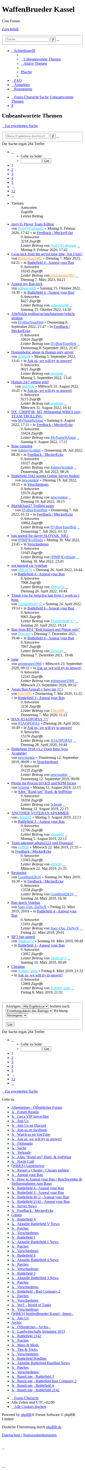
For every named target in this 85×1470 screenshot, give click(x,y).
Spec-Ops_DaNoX (32, 907)
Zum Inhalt (10, 29)
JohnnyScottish (29, 450)
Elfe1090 (25, 693)
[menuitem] (41, 59)
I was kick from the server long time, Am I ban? (46, 254)
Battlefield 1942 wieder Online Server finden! (45, 476)
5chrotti (23, 787)
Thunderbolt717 (30, 604)
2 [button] (12, 170)
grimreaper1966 (30, 664)
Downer (24, 634)
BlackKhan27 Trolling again (32, 506)
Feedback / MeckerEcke (55, 233)
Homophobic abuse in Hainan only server (42, 352)
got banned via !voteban (29, 565)
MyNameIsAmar (30, 420)
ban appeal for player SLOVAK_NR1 (39, 536)
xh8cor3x (25, 570)
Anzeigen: (14, 1006)
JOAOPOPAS (29, 723)
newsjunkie (30, 480)
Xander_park (28, 971)
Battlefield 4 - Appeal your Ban (50, 263)
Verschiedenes (38, 484)
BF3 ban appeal (23, 937)
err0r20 (23, 847)
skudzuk (24, 356)
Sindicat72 (26, 941)
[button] (12, 152)
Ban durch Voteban (25, 903)
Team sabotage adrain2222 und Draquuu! (42, 843)
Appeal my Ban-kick (26, 284)
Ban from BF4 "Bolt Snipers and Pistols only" (45, 629)
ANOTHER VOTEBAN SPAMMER (40, 813)
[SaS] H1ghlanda (31, 228)
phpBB (26, 1415)
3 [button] (12, 174)
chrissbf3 (24, 817)
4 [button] (12, 178)
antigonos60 (27, 288)
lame (14, 659)
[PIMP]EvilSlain (30, 540)
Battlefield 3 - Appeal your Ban (41, 698)
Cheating (18, 967)
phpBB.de (53, 1427)
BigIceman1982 (30, 258)
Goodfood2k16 (29, 877)
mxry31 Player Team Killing (32, 224)
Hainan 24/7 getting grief (30, 382)
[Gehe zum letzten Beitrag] (78, 245)
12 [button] (13, 191)
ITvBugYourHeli (30, 322)
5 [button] (12, 182)
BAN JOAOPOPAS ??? (29, 719)
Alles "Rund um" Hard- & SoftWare (45, 792)
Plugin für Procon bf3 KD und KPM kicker (43, 783)
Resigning (18, 873)
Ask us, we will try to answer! (49, 361)
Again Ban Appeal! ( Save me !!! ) (37, 689)
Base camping (21, 446)
